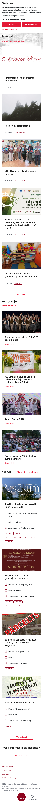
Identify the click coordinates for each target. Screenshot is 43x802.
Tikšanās (9, 542)
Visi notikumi (21, 737)
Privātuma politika (7, 766)
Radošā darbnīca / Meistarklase (16, 537)
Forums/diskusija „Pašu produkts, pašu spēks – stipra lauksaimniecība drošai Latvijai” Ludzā (20, 223)
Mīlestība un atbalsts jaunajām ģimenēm (20, 172)
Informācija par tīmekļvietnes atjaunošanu (19, 79)
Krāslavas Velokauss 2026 (19, 702)
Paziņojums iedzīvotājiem (17, 125)
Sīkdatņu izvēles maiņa (9, 778)
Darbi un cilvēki (21, 132)
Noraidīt (11, 24)
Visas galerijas (7, 305)
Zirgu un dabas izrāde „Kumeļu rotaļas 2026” (17, 577)
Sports (33, 537)
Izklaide (8, 533)
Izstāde (17, 533)
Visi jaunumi (21, 294)
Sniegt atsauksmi (21, 755)
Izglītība (17, 283)
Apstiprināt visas (31, 24)
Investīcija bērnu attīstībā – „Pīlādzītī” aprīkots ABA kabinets (21, 275)
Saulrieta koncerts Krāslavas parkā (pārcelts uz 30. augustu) (21, 642)
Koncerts (18, 602)
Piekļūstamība (6, 770)
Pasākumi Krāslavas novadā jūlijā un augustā (20, 506)
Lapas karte (5, 774)
